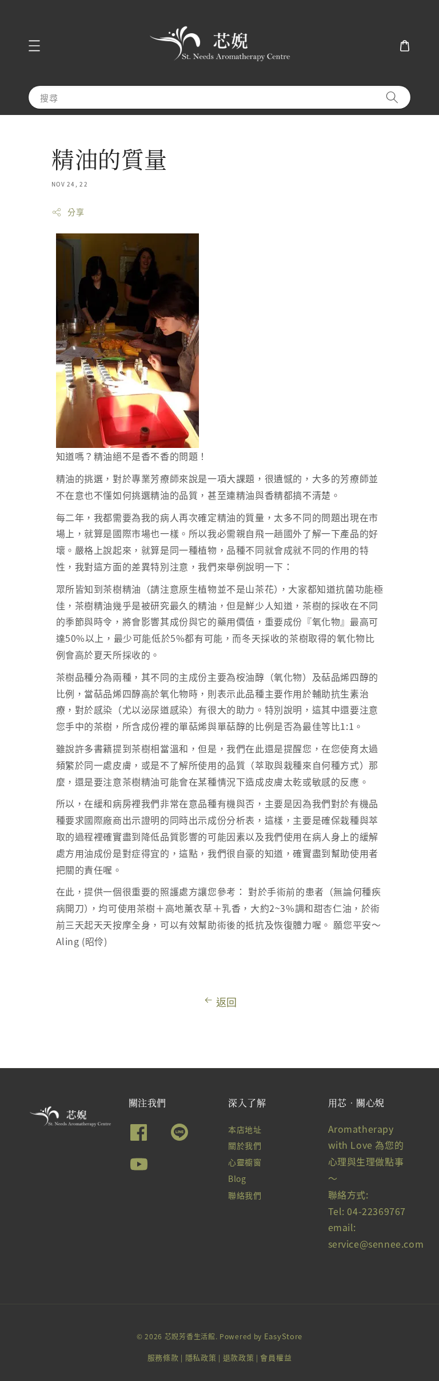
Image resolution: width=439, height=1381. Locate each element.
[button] (34, 45)
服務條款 (163, 1357)
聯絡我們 (244, 1195)
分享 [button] (75, 211)
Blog (237, 1178)
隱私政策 (201, 1357)
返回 (226, 1001)
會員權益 (276, 1357)
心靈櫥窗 (244, 1162)
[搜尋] (392, 97)
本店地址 (244, 1129)
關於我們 (244, 1145)
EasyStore (283, 1336)
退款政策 (238, 1357)
